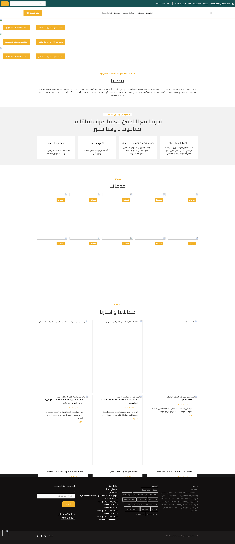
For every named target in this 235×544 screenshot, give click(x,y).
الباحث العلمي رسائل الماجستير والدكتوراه (145, 504)
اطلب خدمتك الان (33, 13)
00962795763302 (183, 3)
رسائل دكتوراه (153, 499)
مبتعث (155, 489)
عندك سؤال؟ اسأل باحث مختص (50, 27)
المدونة (117, 13)
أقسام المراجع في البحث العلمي (123, 472)
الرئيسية (149, 13)
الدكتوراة (154, 509)
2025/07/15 (74, 476)
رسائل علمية (145, 509)
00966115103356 (200, 3)
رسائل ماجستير (142, 499)
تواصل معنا (107, 13)
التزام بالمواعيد (97, 143)
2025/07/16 (128, 476)
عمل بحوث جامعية (129, 499)
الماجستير (127, 504)
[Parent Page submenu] (137, 13)
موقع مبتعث (146, 489)
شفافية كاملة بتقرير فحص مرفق (138, 143)
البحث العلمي (140, 514)
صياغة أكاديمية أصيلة (179, 143)
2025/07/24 (183, 476)
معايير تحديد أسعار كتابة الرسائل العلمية (64, 472)
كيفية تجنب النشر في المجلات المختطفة (174, 472)
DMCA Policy (68, 518)
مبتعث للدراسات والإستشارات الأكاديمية (145, 494)
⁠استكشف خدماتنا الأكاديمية (16, 27)
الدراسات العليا (127, 494)
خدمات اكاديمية (152, 514)
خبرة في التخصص (56, 143)
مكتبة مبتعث (128, 13)
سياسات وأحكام (67, 514)
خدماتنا (141, 13)
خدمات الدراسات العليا (132, 509)
